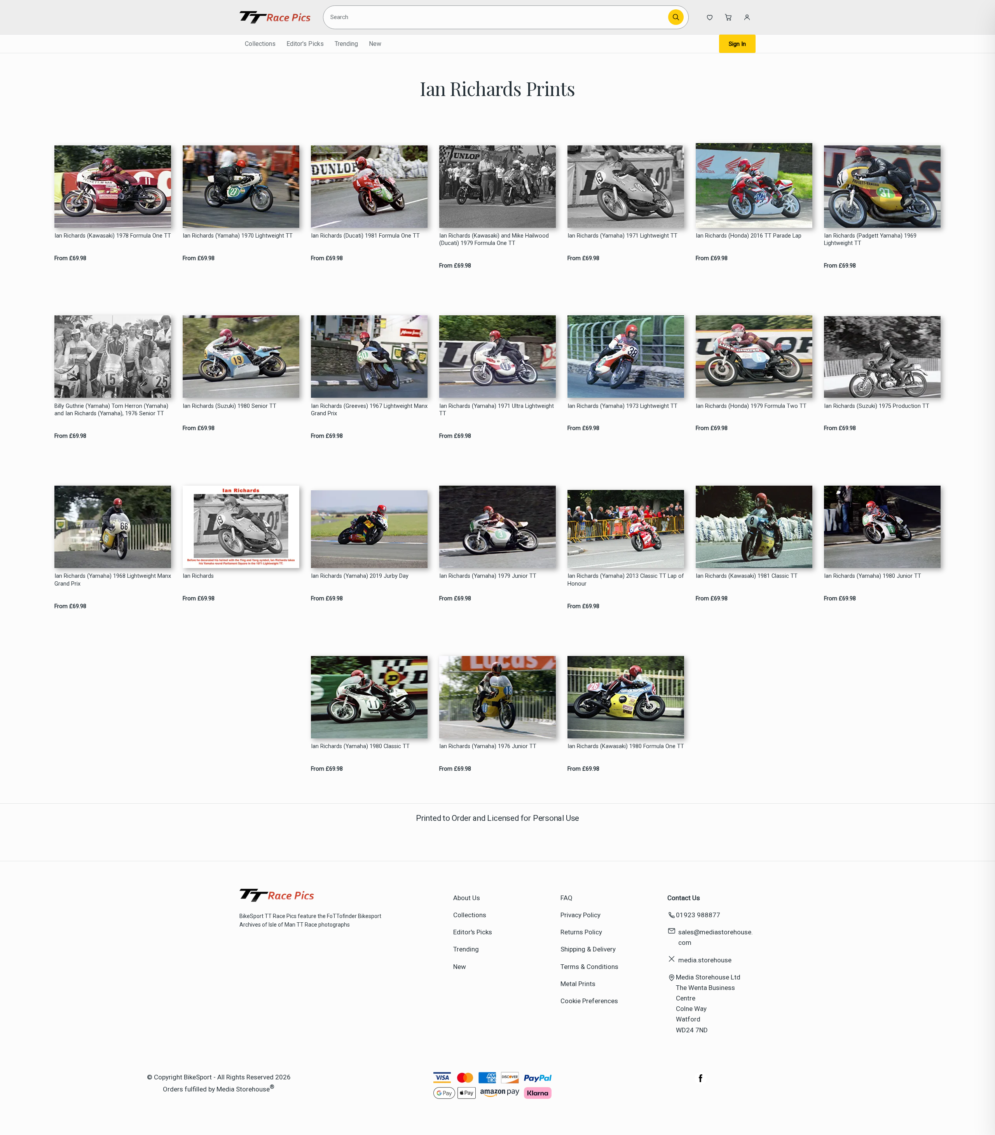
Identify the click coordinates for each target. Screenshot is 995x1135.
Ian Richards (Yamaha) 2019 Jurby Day (359, 576)
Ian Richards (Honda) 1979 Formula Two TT (751, 406)
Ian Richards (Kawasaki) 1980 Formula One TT (625, 746)
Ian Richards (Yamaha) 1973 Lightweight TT (622, 406)
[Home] (275, 17)
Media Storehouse (243, 1089)
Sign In (737, 43)
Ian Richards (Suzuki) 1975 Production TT (876, 406)
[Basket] (728, 17)
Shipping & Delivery (588, 949)
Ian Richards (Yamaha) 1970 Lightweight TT (238, 236)
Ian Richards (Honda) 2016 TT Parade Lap (748, 236)
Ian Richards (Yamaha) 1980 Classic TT (360, 746)
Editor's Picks (305, 43)
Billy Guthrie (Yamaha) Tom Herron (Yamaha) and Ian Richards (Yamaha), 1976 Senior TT (111, 410)
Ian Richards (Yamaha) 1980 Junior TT (872, 576)
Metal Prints (577, 984)
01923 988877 (698, 915)
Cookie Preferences (589, 1001)
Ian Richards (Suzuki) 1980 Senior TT (229, 406)
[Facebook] (701, 1082)
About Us (466, 898)
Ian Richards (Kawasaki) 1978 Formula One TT (112, 236)
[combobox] (496, 17)
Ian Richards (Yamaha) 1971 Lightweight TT (622, 236)
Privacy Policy (580, 915)
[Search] (676, 17)
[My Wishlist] (709, 17)
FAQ (566, 898)
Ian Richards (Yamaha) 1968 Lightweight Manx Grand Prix (112, 580)
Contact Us (683, 898)
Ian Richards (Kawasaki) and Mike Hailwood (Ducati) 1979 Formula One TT (494, 240)
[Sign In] (747, 17)
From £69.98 (70, 258)
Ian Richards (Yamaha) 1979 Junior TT (487, 576)
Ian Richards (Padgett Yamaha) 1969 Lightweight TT (870, 240)
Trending (346, 43)
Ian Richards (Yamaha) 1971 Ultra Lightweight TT (496, 410)
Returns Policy (581, 932)
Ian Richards (198, 576)
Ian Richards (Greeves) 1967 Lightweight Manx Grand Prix (369, 410)
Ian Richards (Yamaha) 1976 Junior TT (487, 746)
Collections (260, 43)
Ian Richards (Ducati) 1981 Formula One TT (365, 236)
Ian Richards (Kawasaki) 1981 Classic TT (747, 576)
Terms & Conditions (589, 967)
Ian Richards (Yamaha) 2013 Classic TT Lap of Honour (625, 580)
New (375, 43)
